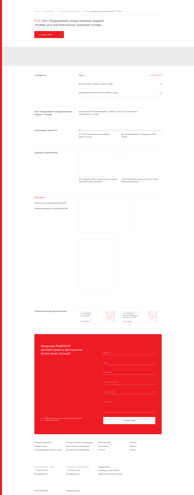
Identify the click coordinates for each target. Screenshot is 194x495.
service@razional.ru (73, 474)
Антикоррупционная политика (108, 470)
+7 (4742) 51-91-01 (41, 470)
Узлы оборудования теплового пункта (48, 450)
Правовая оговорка (73, 491)
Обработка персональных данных (110, 474)
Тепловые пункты (40, 446)
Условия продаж (104, 467)
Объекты (133, 446)
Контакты (101, 450)
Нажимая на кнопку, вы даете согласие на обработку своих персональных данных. (63, 419)
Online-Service (103, 446)
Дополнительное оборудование (69, 11)
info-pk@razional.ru (41, 474)
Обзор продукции (49, 11)
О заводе (133, 443)
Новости (133, 450)
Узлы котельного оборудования (77, 446)
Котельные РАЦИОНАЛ (42, 443)
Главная (36, 11)
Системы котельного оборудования (79, 443)
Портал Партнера (104, 443)
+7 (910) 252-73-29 (73, 470)
